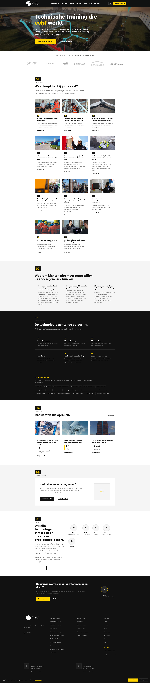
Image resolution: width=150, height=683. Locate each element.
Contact (106, 642)
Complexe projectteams (57, 635)
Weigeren (143, 680)
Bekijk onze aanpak (58, 599)
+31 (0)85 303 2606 (109, 651)
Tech (90, 3)
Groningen (107, 635)
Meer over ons (40, 568)
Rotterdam (107, 639)
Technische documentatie (57, 639)
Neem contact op (120, 3)
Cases (72, 3)
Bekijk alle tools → (63, 498)
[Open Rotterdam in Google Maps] (79, 666)
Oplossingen (54, 3)
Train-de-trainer (54, 646)
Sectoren (64, 3)
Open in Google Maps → (36, 671)
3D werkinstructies (55, 625)
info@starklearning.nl (109, 655)
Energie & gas (81, 618)
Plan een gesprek (42, 599)
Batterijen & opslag (82, 632)
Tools (85, 3)
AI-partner (53, 653)
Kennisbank (107, 632)
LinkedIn (28, 632)
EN (110, 3)
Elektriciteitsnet (81, 625)
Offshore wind (81, 628)
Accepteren (133, 680)
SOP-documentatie (55, 642)
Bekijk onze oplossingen (45, 41)
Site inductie (53, 628)
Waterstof (80, 621)
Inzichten (78, 3)
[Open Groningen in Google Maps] (26, 666)
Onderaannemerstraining (57, 649)
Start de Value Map (66, 41)
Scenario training (55, 618)
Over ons (96, 3)
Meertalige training (55, 632)
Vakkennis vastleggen (56, 621)
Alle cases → (111, 415)
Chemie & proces (82, 635)
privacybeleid (37, 680)
